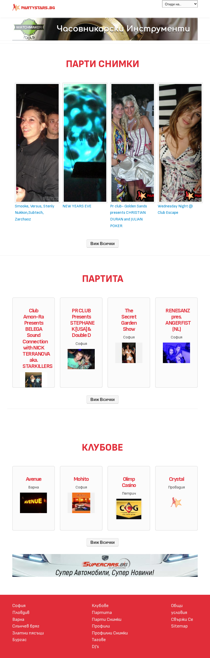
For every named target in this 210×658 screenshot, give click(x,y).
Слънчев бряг (25, 626)
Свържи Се (182, 619)
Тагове (99, 639)
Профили (101, 626)
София (19, 605)
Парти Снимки (106, 619)
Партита (102, 612)
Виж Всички (102, 243)
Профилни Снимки (110, 633)
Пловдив (20, 612)
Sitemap (179, 626)
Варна (18, 619)
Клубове (100, 605)
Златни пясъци (28, 633)
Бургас (19, 639)
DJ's (95, 646)
